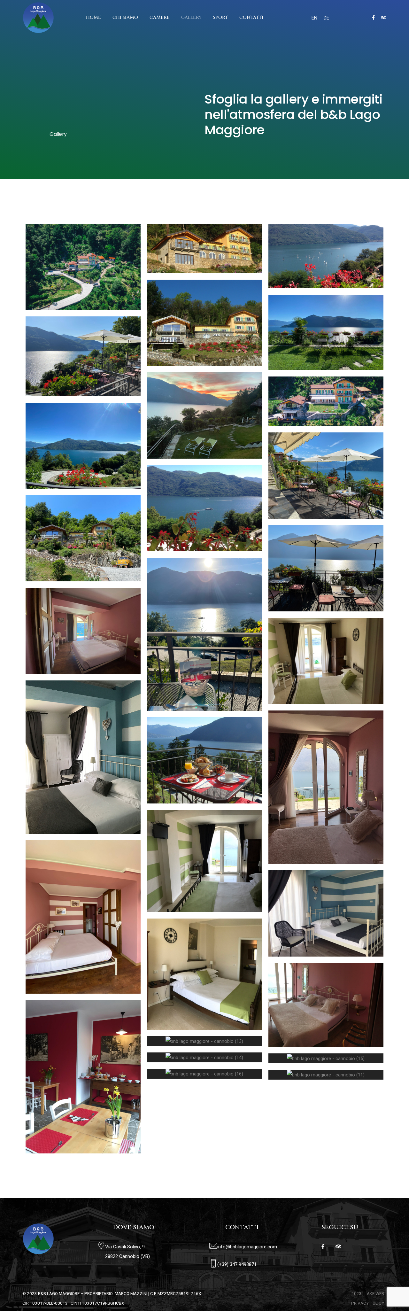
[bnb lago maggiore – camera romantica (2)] (83, 917)
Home (93, 17)
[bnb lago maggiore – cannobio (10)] (83, 538)
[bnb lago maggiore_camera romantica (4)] (325, 787)
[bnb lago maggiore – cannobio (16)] (204, 1074)
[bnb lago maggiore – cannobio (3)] (83, 446)
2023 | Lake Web (367, 1293)
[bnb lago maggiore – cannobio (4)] (325, 475)
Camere (160, 17)
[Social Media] (373, 17)
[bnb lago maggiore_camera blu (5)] (83, 757)
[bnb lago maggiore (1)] (325, 256)
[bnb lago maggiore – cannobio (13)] (204, 1041)
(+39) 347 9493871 (237, 1264)
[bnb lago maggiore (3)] (204, 248)
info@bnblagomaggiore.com (247, 1247)
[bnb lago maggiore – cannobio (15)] (325, 1058)
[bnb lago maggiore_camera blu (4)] (325, 913)
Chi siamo (125, 17)
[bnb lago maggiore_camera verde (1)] (204, 861)
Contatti (251, 17)
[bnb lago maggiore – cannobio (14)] (204, 1057)
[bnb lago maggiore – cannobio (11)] (325, 1075)
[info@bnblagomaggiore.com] (213, 1246)
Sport (220, 17)
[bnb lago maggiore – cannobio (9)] (325, 568)
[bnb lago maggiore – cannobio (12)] (83, 1076)
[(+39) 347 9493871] (213, 1264)
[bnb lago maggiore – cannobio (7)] (325, 332)
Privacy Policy (367, 1303)
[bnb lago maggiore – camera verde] (204, 974)
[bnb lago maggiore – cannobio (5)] (204, 415)
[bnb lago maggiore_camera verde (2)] (325, 661)
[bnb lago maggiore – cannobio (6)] (83, 356)
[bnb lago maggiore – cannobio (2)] (204, 634)
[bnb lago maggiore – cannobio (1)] (83, 267)
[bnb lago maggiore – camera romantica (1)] (83, 631)
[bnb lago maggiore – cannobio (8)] (204, 508)
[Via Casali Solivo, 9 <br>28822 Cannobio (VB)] (101, 1246)
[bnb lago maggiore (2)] (204, 760)
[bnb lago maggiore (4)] (325, 401)
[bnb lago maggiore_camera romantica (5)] (325, 1005)
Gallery (191, 17)
